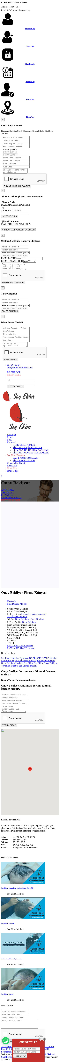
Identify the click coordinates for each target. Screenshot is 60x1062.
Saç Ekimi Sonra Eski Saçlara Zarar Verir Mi (17, 888)
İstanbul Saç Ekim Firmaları (24, 666)
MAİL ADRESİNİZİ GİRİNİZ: (16, 224)
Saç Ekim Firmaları (46, 660)
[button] (30, 769)
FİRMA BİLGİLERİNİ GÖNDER (17, 186)
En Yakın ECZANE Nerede (20, 645)
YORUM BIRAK (9, 725)
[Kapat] (44, 1040)
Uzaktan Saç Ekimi (24, 663)
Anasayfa (5, 1046)
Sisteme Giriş (30, 29)
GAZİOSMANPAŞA (17, 616)
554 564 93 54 (13, 365)
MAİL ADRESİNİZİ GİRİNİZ (15, 205)
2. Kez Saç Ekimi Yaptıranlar (11, 959)
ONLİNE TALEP (28, 1042)
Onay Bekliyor (29, 622)
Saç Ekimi (38, 663)
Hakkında (11, 601)
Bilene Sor (30, 99)
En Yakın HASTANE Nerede (20, 648)
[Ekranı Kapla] (40, 1040)
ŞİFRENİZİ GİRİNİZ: (11, 210)
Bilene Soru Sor (10, 360)
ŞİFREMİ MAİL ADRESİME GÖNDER (18, 230)
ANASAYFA (7, 490)
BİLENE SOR (14, 372)
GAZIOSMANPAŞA (11, 497)
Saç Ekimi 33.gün (7, 994)
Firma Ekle (30, 46)
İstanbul (25, 614)
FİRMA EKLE (14, 375)
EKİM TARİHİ (8, 258)
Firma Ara (30, 117)
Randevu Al (30, 82)
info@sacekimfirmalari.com (19, 367)
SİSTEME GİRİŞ (9, 216)
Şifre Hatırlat (30, 64)
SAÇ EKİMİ (7, 492)
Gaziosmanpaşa (37, 614)
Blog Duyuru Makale (17, 604)
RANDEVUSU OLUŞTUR (13, 283)
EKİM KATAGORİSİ (11, 261)
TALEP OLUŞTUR (10, 311)
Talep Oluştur (20, 1056)
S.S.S (9, 1049)
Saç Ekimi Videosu (7, 923)
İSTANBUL (7, 495)
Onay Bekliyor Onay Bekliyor (29, 619)
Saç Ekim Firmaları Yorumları (15, 658)
